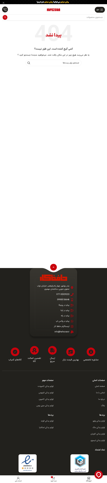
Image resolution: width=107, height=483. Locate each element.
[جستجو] (5, 17)
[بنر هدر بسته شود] (3, 3)
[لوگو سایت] (53, 9)
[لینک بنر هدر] (57, 3)
